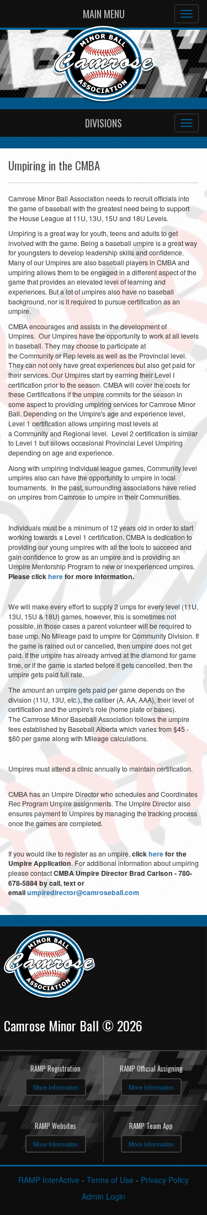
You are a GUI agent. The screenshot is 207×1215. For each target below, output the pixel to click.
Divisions (103, 123)
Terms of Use (110, 1179)
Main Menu (104, 14)
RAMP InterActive (48, 1179)
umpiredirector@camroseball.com (83, 892)
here (55, 576)
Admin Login (103, 1196)
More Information (55, 1087)
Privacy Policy (165, 1179)
